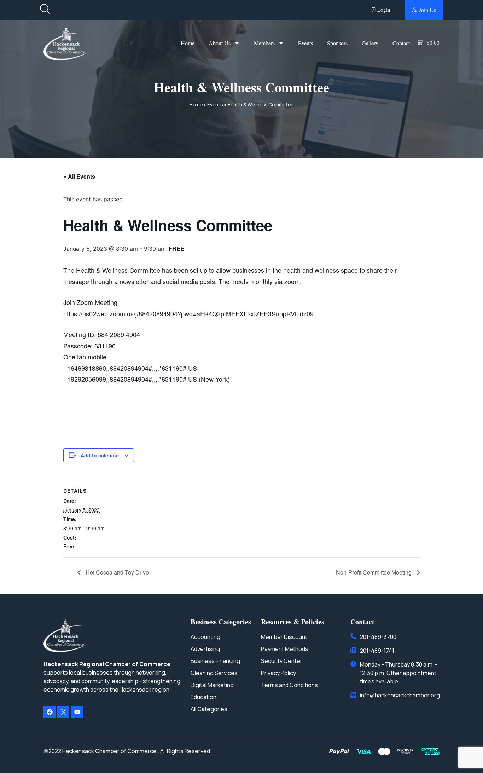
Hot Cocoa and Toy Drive (116, 572)
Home (187, 43)
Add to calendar (100, 455)
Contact (401, 43)
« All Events (79, 176)
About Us (220, 43)
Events (305, 43)
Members (264, 43)
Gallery (370, 43)
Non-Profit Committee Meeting (374, 572)
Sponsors (337, 43)
